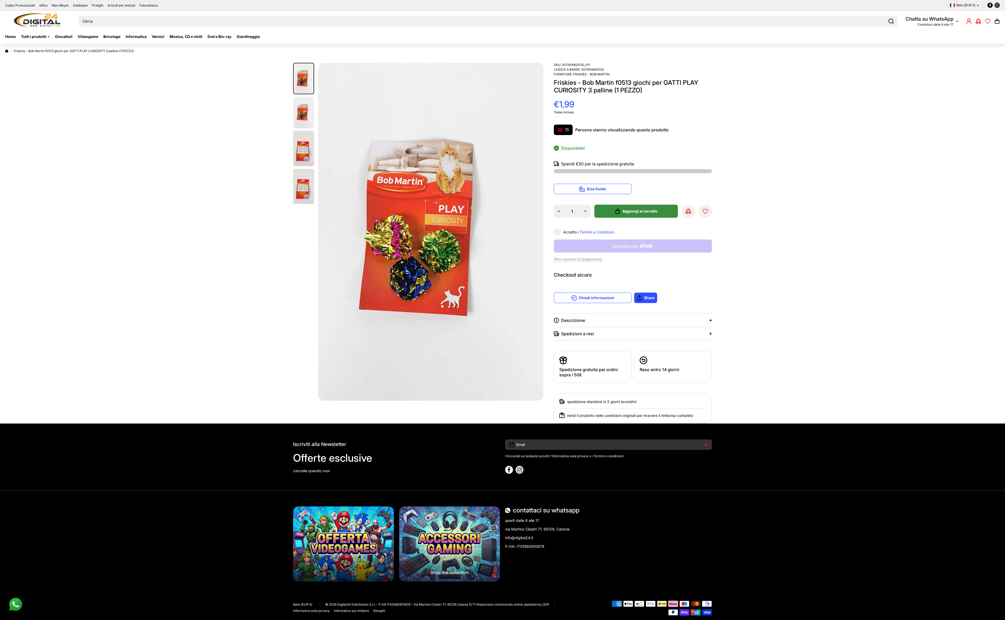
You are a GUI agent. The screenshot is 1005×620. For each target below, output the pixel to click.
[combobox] (488, 21)
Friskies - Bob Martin (591, 74)
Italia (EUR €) (302, 604)
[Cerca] (891, 21)
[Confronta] (978, 21)
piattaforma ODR (536, 604)
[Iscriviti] (705, 444)
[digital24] (38, 21)
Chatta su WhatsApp (930, 19)
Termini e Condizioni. (597, 232)
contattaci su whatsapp (546, 510)
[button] (997, 21)
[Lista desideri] (987, 21)
